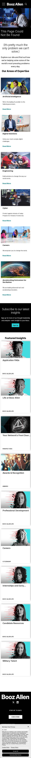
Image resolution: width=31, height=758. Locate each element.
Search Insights (15, 687)
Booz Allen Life (8, 373)
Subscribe (15, 717)
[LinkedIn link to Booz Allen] (18, 702)
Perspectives (7, 448)
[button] (26, 4)
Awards (5, 486)
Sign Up (15, 325)
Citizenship (7, 561)
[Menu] (3, 4)
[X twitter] (13, 702)
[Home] (15, 4)
